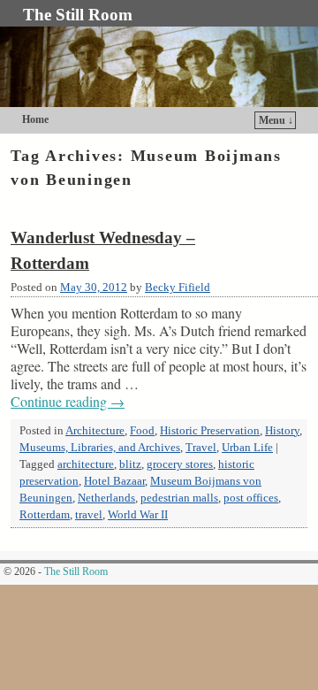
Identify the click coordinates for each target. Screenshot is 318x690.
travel (88, 515)
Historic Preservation (210, 431)
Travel (201, 447)
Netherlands (106, 498)
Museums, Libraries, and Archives (99, 447)
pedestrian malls (179, 498)
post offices (250, 498)
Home (35, 119)
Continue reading (68, 401)
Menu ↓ (276, 120)
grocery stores (180, 464)
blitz (130, 464)
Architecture (95, 431)
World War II (138, 515)
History (282, 431)
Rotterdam (44, 515)
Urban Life (247, 447)
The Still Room (77, 14)
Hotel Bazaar (114, 481)
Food (142, 431)
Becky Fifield (177, 287)
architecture (85, 464)
